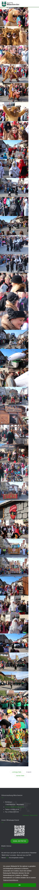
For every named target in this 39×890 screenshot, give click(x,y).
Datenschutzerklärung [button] (10, 880)
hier (7, 857)
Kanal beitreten (19, 841)
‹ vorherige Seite (16, 772)
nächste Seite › (20, 776)
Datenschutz (34, 815)
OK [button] (20, 885)
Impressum (26, 815)
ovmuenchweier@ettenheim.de (14, 807)
